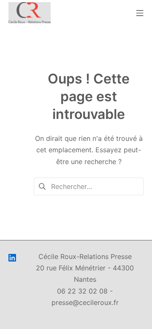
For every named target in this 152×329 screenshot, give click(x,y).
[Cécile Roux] (29, 12)
